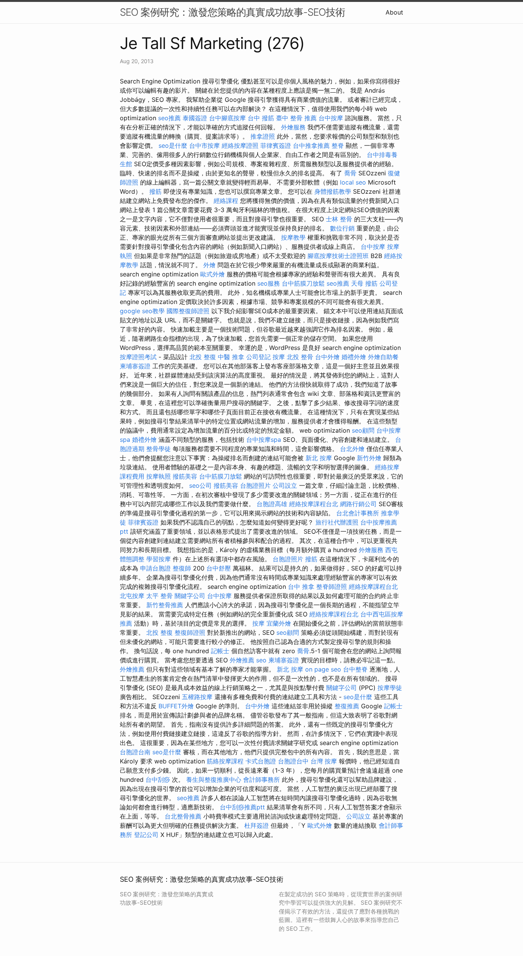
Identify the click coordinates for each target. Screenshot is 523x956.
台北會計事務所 (357, 513)
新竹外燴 (369, 458)
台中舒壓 (218, 568)
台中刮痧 (157, 779)
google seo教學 (142, 311)
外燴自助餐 (383, 357)
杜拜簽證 (256, 825)
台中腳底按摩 (227, 118)
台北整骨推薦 (183, 816)
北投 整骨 (300, 357)
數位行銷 (342, 228)
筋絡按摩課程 (225, 761)
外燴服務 (293, 127)
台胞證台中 (293, 761)
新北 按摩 (319, 458)
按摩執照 (158, 476)
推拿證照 (262, 136)
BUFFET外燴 (176, 706)
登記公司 (146, 834)
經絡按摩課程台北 (313, 504)
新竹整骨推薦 (164, 605)
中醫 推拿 (231, 357)
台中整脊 (355, 669)
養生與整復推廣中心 (213, 779)
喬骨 (350, 173)
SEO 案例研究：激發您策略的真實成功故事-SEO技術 (232, 12)
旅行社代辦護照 (336, 522)
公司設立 (285, 485)
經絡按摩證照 (240, 145)
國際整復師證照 (188, 311)
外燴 (209, 265)
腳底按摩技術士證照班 (338, 256)
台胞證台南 (135, 752)
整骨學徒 (158, 449)
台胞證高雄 (272, 504)
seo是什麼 (173, 145)
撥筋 (155, 191)
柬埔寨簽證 (135, 366)
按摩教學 (293, 237)
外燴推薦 (242, 660)
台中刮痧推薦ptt (242, 807)
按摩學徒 (390, 687)
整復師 (182, 568)
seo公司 (200, 485)
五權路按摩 (197, 697)
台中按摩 (331, 118)
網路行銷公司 (358, 504)
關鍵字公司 (190, 596)
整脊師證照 (331, 586)
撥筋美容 (185, 476)
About (394, 12)
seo (261, 660)
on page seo (323, 669)
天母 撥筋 (364, 283)
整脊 (338, 145)
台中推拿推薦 (311, 145)
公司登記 (258, 357)
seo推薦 (169, 118)
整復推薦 (347, 706)
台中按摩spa (263, 439)
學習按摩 (158, 559)
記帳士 (220, 651)
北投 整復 (203, 357)
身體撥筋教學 (332, 191)
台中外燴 (327, 357)
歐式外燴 (212, 274)
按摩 (279, 357)
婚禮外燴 (354, 357)
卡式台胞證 (260, 761)
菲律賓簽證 (275, 145)
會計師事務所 (261, 779)
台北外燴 (352, 449)
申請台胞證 (155, 568)
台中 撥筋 (261, 118)
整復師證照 (190, 632)
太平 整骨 (159, 596)
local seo (353, 182)
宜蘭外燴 (278, 623)
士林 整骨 (339, 219)
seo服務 (268, 283)
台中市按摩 (204, 145)
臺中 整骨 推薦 (296, 118)
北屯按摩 (132, 596)
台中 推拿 (301, 586)
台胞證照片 (255, 485)
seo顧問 (363, 430)
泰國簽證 (195, 118)
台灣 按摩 (324, 761)
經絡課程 (226, 200)
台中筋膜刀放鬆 (303, 283)
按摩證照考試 (138, 357)
